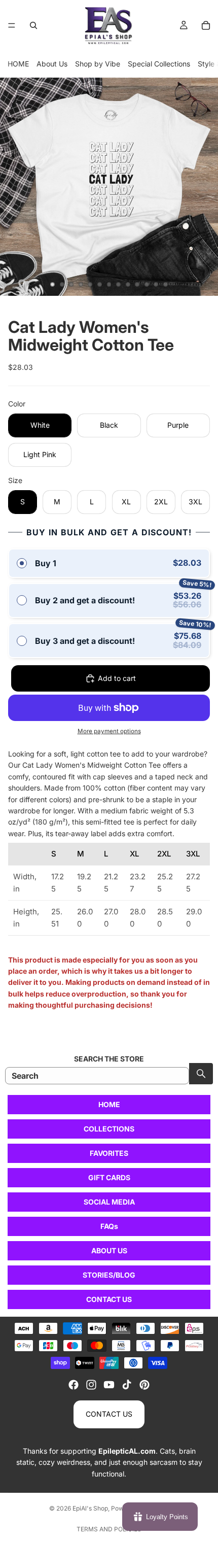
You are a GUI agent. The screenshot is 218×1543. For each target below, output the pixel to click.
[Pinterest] (144, 1385)
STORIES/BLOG (109, 1275)
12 (156, 284)
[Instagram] (91, 1385)
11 (146, 284)
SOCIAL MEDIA (109, 1201)
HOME (18, 63)
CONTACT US (109, 1299)
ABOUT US (109, 1250)
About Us (52, 63)
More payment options (109, 731)
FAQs (109, 1226)
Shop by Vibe (97, 63)
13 (165, 284)
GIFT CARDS (109, 1177)
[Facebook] (73, 1385)
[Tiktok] (127, 1385)
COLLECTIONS (109, 1128)
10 (137, 284)
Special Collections (159, 63)
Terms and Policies (109, 1529)
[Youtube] (109, 1385)
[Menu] (11, 25)
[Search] (33, 25)
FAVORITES (109, 1153)
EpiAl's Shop (90, 1508)
